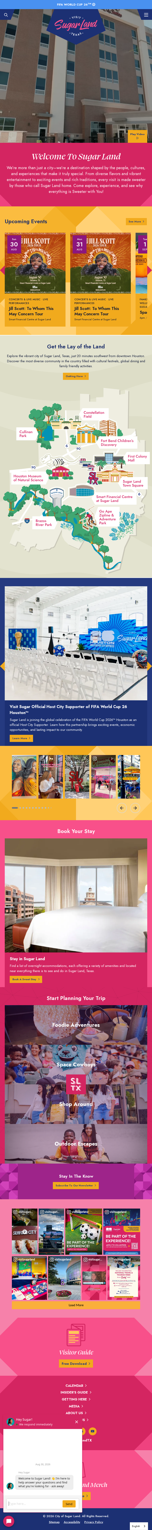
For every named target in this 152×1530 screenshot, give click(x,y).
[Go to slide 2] (20, 808)
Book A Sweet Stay (24, 979)
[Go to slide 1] (15, 808)
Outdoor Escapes (76, 1144)
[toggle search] (8, 15)
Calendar (74, 1385)
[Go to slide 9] (42, 808)
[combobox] (139, 1526)
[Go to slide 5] (29, 808)
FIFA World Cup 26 (74, 4)
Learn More (19, 738)
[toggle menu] (144, 15)
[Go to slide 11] (48, 808)
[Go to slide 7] (36, 808)
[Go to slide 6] (33, 808)
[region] (76, 783)
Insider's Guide (74, 1392)
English (136, 1526)
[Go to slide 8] (39, 808)
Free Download (74, 1363)
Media (74, 1406)
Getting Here (74, 376)
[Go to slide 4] (26, 808)
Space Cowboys (76, 1064)
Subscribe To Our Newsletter (74, 1185)
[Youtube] (93, 1431)
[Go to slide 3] (23, 808)
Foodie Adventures (76, 1025)
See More (138, 221)
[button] (2, 270)
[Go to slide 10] (45, 808)
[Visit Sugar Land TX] (76, 26)
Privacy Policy (93, 1522)
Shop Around (76, 1104)
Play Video (137, 134)
